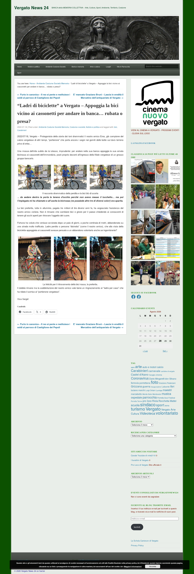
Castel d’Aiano (139, 374)
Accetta (152, 566)
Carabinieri (22, 130)
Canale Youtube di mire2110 (143, 455)
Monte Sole (147, 394)
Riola (155, 401)
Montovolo (156, 394)
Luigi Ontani (151, 390)
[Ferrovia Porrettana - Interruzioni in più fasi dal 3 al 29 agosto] (168, 222)
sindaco (148, 404)
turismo (138, 409)
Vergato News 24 (31, 7)
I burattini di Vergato (140, 460)
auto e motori (149, 367)
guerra (146, 386)
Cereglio (152, 375)
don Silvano (170, 378)
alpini (133, 367)
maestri (167, 390)
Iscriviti (137, 527)
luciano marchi (138, 390)
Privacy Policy (137, 545)
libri (172, 386)
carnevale (154, 371)
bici (115, 127)
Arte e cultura (95, 66)
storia (167, 405)
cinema (159, 374)
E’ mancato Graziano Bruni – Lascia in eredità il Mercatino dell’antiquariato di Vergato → (98, 96)
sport (160, 404)
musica (166, 393)
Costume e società (77, 127)
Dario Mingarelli (156, 378)
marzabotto (136, 393)
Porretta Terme (136, 401)
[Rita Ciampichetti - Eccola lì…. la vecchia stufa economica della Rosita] (143, 222)
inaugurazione (156, 387)
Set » (165, 350)
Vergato (153, 409)
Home (19, 66)
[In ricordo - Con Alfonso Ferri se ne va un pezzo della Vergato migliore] (168, 171)
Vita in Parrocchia (123, 66)
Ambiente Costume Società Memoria (53, 83)
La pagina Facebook (143, 143)
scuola (135, 405)
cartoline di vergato (168, 371)
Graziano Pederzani (167, 383)
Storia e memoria (78, 66)
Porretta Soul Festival (166, 397)
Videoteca (147, 413)
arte (138, 366)
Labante (166, 386)
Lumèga (159, 390)
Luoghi (108, 66)
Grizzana (136, 386)
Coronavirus (140, 378)
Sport (19, 72)
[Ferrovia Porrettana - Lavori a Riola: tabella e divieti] (168, 247)
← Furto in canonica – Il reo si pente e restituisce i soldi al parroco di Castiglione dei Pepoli (43, 96)
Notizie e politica (34, 66)
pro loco (147, 401)
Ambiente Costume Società (55, 66)
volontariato (167, 413)
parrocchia (150, 397)
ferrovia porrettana (140, 382)
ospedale (136, 397)
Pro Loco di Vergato (139, 464)
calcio (160, 367)
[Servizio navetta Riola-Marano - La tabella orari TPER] (143, 171)
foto (154, 382)
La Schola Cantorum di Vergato (144, 540)
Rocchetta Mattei (167, 400)
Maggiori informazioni (133, 566)
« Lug (145, 350)
